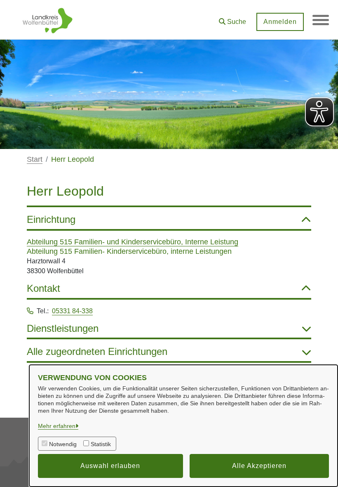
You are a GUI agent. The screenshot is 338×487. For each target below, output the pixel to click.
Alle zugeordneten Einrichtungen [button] (97, 351)
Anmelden (280, 21)
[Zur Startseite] (47, 19)
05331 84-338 (72, 310)
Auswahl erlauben (110, 465)
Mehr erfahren (56, 426)
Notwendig (63, 444)
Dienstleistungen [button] (63, 328)
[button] (232, 19)
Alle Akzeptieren (259, 465)
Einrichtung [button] (51, 219)
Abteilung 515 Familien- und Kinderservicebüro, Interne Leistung (132, 242)
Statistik (101, 444)
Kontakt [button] (43, 288)
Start (34, 159)
